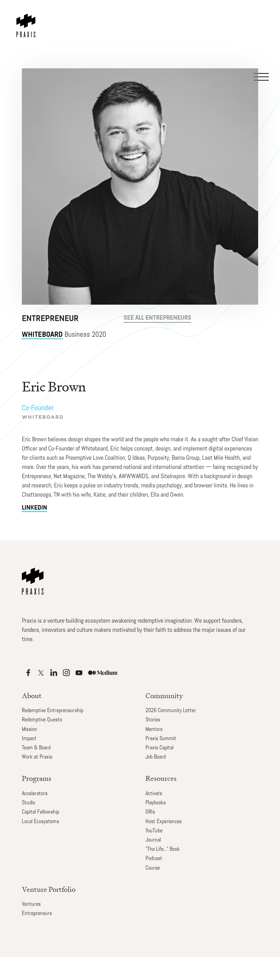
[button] (261, 25)
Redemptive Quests (42, 720)
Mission (29, 729)
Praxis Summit (160, 738)
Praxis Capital (159, 748)
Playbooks (155, 803)
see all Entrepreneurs (157, 318)
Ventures (31, 904)
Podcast (153, 858)
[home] (27, 19)
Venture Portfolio (48, 889)
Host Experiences (163, 821)
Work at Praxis (37, 757)
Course (152, 868)
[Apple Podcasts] (28, 672)
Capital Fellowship (40, 812)
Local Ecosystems (40, 821)
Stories (152, 720)
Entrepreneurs (37, 913)
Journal (153, 840)
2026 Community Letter (170, 710)
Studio (28, 803)
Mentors (154, 729)
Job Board (155, 757)
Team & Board (36, 748)
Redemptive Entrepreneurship (52, 710)
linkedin (34, 508)
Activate (153, 793)
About (32, 695)
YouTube (154, 831)
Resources (161, 778)
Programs (36, 778)
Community (164, 695)
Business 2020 (64, 334)
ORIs (150, 812)
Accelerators (34, 793)
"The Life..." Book (162, 849)
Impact (29, 738)
